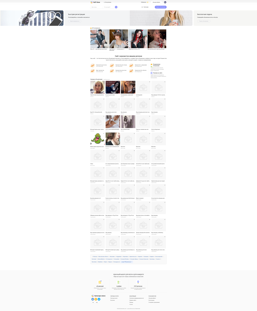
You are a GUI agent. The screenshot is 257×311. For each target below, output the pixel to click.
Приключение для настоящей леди (159, 181)
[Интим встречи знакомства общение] (113, 139)
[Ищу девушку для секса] (143, 242)
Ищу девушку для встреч (111, 112)
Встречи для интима (110, 94)
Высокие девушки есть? (95, 198)
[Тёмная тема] (165, 2)
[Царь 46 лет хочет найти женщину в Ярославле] (113, 173)
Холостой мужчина (155, 129)
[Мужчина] (128, 139)
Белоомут (94, 259)
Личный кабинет (156, 2)
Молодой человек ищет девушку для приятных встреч (118, 249)
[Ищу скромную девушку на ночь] (97, 225)
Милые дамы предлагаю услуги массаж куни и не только (102, 146)
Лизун (91, 163)
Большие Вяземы (125, 259)
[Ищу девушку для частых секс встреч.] (158, 242)
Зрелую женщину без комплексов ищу (144, 232)
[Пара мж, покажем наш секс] (143, 121)
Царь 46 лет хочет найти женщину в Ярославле (116, 181)
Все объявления (107, 79)
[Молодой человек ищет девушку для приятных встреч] (113, 242)
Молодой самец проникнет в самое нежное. (100, 181)
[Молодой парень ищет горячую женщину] (97, 121)
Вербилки (100, 261)
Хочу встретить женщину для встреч (159, 198)
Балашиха (146, 256)
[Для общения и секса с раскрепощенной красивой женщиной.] (128, 156)
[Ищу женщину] (158, 104)
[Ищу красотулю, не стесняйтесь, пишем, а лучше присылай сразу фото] (143, 207)
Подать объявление (160, 7)
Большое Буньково (144, 259)
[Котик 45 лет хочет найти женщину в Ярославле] (143, 156)
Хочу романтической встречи (157, 163)
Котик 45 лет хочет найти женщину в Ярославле (146, 163)
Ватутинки (94, 261)
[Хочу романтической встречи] (158, 156)
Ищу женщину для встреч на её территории (145, 112)
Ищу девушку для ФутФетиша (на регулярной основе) (133, 198)
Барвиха (152, 256)
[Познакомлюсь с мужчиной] (128, 87)
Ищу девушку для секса (141, 249)
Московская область (103, 256)
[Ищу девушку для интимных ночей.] (128, 242)
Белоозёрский (158, 256)
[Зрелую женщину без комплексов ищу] (143, 225)
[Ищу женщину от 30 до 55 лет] (128, 207)
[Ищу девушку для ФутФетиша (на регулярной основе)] (128, 190)
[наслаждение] (143, 87)
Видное (110, 261)
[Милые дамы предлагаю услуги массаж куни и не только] (97, 139)
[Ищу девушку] (113, 225)
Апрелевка (125, 256)
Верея (105, 261)
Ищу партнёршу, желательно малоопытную (130, 232)
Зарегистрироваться (74, 21)
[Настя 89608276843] (128, 121)
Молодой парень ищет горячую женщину (99, 129)
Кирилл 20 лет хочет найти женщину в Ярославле (132, 181)
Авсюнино (112, 256)
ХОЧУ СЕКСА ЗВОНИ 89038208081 (113, 129)
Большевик (116, 259)
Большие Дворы (134, 259)
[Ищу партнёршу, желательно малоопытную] (128, 225)
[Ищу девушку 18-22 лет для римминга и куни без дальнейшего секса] (158, 87)
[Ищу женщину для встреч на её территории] (143, 104)
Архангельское (133, 256)
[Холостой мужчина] (158, 121)
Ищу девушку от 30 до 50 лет (112, 215)
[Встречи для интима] (113, 87)
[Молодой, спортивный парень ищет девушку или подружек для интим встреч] (97, 242)
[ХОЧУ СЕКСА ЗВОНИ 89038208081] (113, 121)
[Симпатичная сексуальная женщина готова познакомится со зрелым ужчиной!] (97, 87)
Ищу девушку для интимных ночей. (128, 249)
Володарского (117, 261)
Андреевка (118, 256)
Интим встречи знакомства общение (114, 146)
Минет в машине (139, 198)
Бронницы (152, 259)
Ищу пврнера (124, 112)
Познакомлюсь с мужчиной (127, 94)
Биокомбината (101, 259)
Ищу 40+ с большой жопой (96, 112)
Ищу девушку (109, 232)
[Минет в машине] (143, 190)
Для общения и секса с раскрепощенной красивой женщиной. (134, 163)
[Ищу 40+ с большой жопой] (97, 104)
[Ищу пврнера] (128, 104)
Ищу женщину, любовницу (157, 232)
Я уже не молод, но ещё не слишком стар (115, 198)
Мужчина (123, 146)
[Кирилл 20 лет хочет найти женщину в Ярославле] (128, 173)
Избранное (144, 2)
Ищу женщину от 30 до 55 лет (127, 215)
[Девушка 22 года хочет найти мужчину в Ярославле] (143, 173)
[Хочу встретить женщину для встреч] (158, 190)
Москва (95, 256)
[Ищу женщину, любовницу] (158, 225)
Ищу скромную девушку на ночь (97, 232)
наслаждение (139, 94)
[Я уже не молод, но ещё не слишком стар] (113, 190)
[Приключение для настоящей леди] (158, 173)
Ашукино (140, 256)
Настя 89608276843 (125, 129)
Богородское (109, 259)
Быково (158, 259)
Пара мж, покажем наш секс (142, 129)
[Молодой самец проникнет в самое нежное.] (97, 173)
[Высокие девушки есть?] (97, 190)
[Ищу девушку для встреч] (113, 104)
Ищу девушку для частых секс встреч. (159, 249)
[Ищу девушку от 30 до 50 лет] (113, 207)
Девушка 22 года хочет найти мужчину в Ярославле (147, 181)
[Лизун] (97, 156)
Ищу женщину (154, 112)
